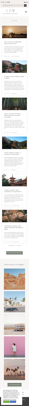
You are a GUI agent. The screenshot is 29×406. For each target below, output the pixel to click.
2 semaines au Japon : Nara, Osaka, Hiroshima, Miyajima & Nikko (13, 227)
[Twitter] (7, 2)
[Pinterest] (3, 2)
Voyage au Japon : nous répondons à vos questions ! (13, 190)
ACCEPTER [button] (6, 401)
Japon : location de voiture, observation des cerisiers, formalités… (12, 115)
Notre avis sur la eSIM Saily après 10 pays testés (12, 42)
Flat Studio (23, 400)
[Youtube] (9, 2)
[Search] (25, 5)
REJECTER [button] (13, 401)
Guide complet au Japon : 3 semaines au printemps (12, 153)
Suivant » (19, 245)
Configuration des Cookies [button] (9, 399)
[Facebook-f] (5, 2)
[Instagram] (1, 2)
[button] (26, 12)
